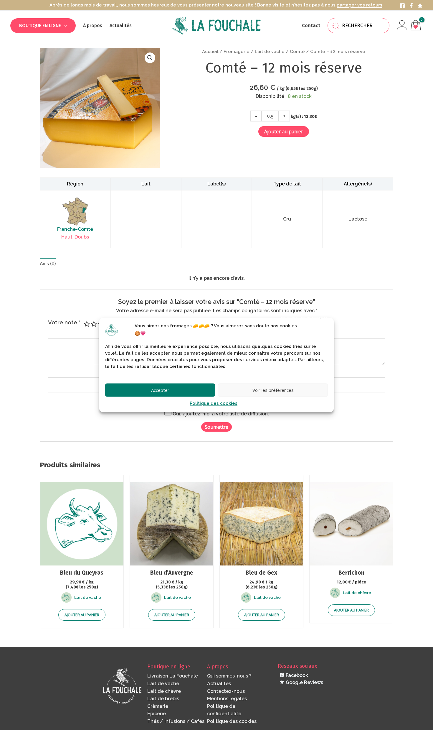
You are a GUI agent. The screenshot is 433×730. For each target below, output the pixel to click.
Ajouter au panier (283, 131)
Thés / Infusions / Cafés (175, 721)
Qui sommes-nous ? (229, 676)
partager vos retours (359, 5)
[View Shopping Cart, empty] (416, 25)
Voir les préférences (273, 390)
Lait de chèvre (164, 691)
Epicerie (156, 713)
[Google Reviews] (420, 5)
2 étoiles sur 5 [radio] (93, 324)
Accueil (210, 51)
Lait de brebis (163, 698)
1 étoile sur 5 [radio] (86, 324)
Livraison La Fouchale (172, 676)
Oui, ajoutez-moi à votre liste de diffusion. (220, 414)
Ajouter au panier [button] (82, 614)
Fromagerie (236, 51)
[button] (64, 25)
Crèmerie (157, 706)
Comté (297, 51)
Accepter (160, 390)
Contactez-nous (226, 691)
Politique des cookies (213, 403)
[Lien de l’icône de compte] (402, 25)
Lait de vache (270, 51)
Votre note (64, 322)
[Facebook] (402, 5)
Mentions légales (227, 698)
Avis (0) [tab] (48, 264)
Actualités (219, 683)
